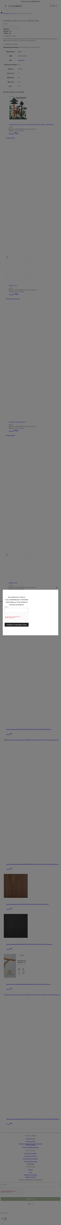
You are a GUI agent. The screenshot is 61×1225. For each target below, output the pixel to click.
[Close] (56, 587)
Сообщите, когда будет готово (17, 624)
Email (6, 607)
